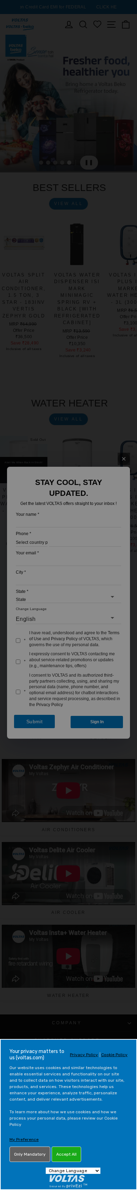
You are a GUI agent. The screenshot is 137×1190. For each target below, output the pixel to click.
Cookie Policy (114, 1054)
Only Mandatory (30, 1154)
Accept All (66, 1154)
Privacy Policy (84, 1054)
